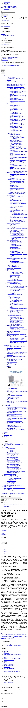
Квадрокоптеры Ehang (16, 126)
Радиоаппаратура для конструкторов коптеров (16, 201)
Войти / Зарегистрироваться (11, 65)
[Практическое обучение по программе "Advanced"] (16, 387)
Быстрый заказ (4, 545)
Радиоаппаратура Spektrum (17, 234)
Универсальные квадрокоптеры (18, 329)
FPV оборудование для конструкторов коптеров (16, 212)
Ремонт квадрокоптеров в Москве (16, 346)
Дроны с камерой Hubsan (16, 339)
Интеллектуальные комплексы (15, 85)
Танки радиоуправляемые (14, 268)
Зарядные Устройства (12, 240)
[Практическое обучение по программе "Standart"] (17, 360)
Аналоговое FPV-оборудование (18, 254)
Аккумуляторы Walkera (16, 300)
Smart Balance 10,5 (15, 275)
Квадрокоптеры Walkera (16, 110)
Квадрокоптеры (11, 103)
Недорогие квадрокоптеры (17, 188)
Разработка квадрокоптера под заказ (16, 407)
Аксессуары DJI (14, 311)
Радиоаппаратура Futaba (16, 233)
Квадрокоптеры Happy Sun (17, 122)
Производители (8, 662)
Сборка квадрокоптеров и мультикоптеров (14, 348)
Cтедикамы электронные (13, 223)
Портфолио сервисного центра (15, 353)
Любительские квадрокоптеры (15, 325)
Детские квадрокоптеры (16, 190)
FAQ (5, 657)
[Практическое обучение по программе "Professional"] (17, 397)
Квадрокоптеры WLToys (16, 116)
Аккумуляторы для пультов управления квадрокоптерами (18, 305)
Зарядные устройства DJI (16, 241)
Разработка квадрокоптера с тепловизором (14, 414)
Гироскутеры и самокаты (13, 270)
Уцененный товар (11, 265)
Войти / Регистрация (6, 58)
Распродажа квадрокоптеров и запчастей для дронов (15, 281)
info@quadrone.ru (5, 26)
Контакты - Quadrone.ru (10, 490)
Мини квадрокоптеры (16, 317)
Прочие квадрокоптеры (16, 130)
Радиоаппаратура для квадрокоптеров (17, 228)
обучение (6, 549)
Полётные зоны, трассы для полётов (16, 84)
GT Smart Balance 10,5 (16, 272)
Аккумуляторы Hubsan (16, 299)
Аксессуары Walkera (15, 313)
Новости (6, 661)
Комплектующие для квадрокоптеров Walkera (16, 143)
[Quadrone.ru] (4, 16)
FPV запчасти (13, 256)
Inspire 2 (15, 108)
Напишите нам (5, 20)
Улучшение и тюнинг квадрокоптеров (17, 350)
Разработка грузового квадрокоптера (16, 429)
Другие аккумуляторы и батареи (18, 308)
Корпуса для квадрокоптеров (17, 168)
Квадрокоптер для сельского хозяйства (17, 430)
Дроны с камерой (11, 335)
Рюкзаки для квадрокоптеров (17, 289)
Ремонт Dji (10, 355)
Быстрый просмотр (12, 362)
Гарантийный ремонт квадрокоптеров (17, 352)
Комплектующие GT (18, 273)
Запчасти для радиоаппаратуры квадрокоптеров (18, 237)
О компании (7, 2)
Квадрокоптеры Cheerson (16, 117)
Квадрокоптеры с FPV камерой (18, 91)
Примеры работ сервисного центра (16, 356)
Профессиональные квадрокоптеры (16, 334)
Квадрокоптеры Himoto (16, 123)
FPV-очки (12, 255)
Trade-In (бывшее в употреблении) (16, 192)
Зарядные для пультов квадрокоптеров (16, 249)
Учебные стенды (11, 81)
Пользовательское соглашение (12, 671)
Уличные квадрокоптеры (16, 328)
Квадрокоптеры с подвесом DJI (18, 336)
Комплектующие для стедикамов (15, 226)
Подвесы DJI (13, 259)
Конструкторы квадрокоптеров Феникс (14, 444)
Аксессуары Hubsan (15, 314)
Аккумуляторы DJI (15, 297)
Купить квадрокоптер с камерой (15, 87)
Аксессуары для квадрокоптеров (15, 310)
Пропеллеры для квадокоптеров (18, 171)
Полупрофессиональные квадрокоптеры (13, 331)
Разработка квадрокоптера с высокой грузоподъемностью (16, 411)
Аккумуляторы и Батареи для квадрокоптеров (14, 295)
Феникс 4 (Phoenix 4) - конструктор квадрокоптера (17, 221)
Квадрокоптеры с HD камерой (18, 95)
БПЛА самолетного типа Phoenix (15, 284)
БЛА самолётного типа (13, 82)
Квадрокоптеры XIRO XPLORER (16, 471)
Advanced (6, 551)
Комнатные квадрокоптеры (17, 327)
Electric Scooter (14, 279)
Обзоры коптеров (8, 665)
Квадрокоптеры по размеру (14, 315)
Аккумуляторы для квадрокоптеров (15, 302)
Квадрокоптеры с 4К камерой (18, 96)
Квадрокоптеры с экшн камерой (18, 341)
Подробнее (3, 530)
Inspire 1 (15, 106)
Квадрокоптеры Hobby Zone (17, 119)
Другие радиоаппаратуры (17, 235)
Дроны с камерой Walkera (17, 338)
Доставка (6, 4)
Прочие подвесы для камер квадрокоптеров (17, 263)
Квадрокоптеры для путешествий (15, 184)
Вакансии (6, 9)
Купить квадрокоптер (9, 644)
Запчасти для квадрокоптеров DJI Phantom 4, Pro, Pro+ (18, 160)
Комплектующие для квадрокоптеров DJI (15, 135)
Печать (2, 533)
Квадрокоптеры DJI (15, 105)
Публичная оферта (9, 668)
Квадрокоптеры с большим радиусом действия (17, 323)
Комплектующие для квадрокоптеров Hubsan (16, 141)
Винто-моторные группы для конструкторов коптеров (18, 209)
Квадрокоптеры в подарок (17, 181)
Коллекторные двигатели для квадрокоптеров (18, 177)
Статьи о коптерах (8, 664)
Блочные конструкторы (13, 266)
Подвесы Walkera (14, 261)
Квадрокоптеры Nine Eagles (17, 125)
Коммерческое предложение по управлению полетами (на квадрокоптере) (14, 636)
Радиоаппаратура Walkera (16, 230)
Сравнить (9, 363)
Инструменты (10, 269)
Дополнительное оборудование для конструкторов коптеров (18, 218)
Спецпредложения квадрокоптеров (16, 179)
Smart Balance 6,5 (14, 277)
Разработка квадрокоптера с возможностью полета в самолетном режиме (16, 418)
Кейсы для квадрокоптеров (17, 287)
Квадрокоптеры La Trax (16, 120)
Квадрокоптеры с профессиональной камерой (17, 99)
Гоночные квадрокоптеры (17, 182)
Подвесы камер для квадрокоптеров (16, 258)
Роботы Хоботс (11, 77)
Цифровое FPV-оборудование (18, 252)
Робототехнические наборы (14, 283)
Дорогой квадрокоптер (16, 189)
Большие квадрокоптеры (16, 321)
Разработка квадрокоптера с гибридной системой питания (15, 421)
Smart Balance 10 (14, 276)
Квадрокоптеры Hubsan (16, 109)
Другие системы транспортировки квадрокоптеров (14, 292)
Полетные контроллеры (16, 196)
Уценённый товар (14, 186)
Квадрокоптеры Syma (15, 115)
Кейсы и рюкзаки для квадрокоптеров (17, 286)
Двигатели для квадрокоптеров (18, 169)
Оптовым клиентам (9, 660)
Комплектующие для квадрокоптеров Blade (16, 146)
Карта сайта (7, 667)
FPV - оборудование (12, 251)
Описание (6, 554)
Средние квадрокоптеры (16, 320)
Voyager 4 (15, 112)
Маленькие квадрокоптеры (17, 318)
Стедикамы (13, 224)
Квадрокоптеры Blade (15, 113)
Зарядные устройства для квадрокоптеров (16, 246)
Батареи (12, 307)
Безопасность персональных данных (13, 669)
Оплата (6, 3)
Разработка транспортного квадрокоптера (14, 427)
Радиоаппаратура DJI (15, 231)
